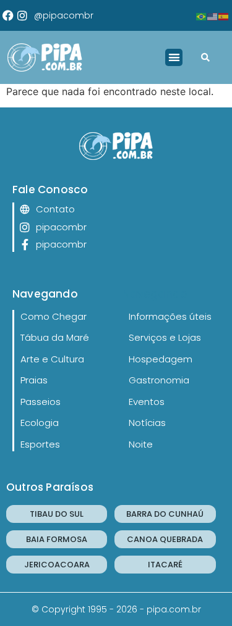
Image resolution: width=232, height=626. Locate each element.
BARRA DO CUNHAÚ (165, 514)
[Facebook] (8, 15)
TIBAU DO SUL (57, 514)
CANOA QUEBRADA (165, 539)
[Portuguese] (201, 15)
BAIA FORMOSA (56, 539)
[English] (212, 15)
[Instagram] (22, 15)
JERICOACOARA (57, 564)
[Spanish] (224, 15)
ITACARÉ (165, 564)
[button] (174, 58)
